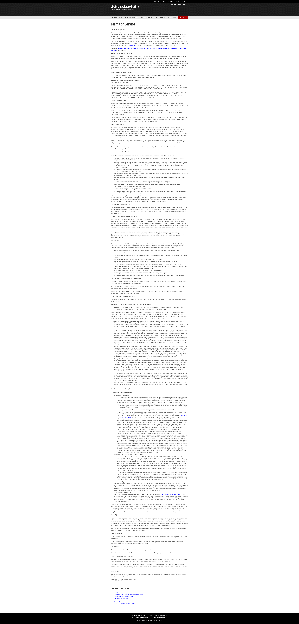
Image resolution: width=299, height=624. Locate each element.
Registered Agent (117, 17)
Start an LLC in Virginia (131, 17)
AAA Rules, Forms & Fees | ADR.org (172, 494)
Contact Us (174, 4)
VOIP (143, 48)
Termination (173, 48)
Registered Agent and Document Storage (130, 48)
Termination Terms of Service (121, 598)
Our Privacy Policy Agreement (155, 620)
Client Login (181, 4)
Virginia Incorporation (147, 17)
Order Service (183, 17)
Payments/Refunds (163, 48)
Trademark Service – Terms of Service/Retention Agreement (129, 594)
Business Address (160, 17)
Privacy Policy (132, 45)
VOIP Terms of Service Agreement (122, 593)
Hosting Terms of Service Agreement (123, 596)
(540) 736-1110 (184, 1)
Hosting (155, 48)
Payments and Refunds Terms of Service (124, 600)
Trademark (149, 48)
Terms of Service (140, 620)
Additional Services (118, 601)
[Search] (186, 4)
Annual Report (172, 17)
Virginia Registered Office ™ (126, 6)
